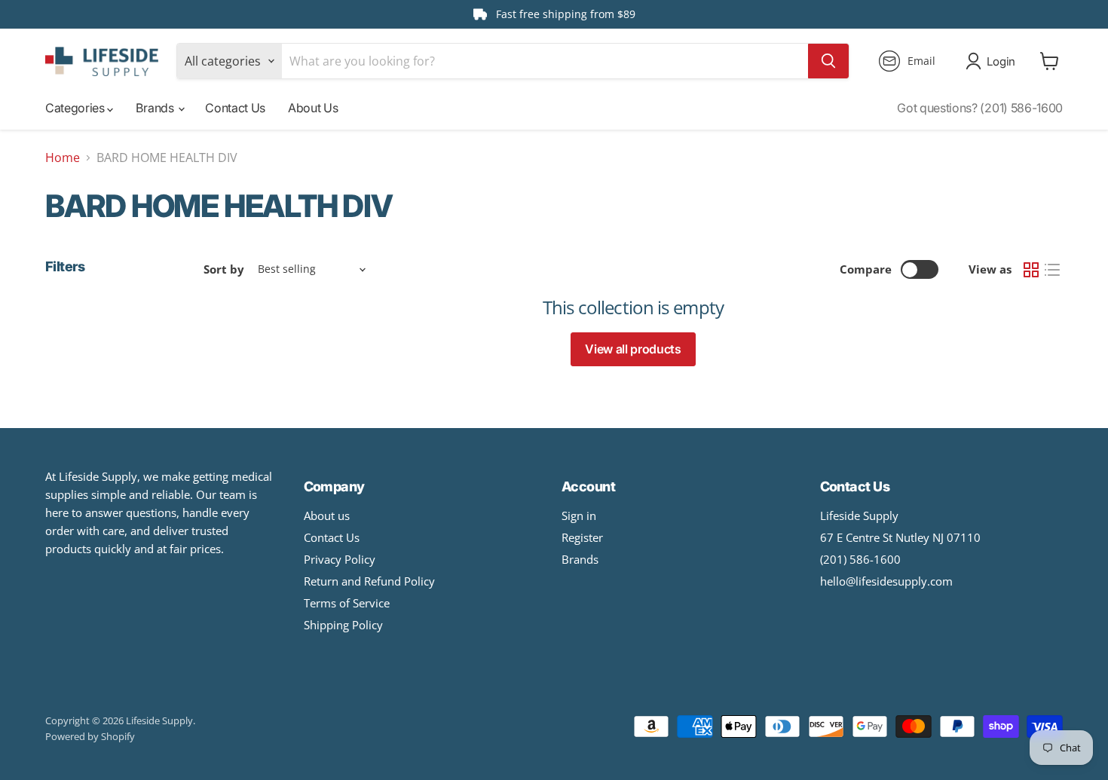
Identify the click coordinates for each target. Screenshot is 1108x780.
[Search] (828, 61)
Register (582, 537)
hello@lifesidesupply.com (886, 581)
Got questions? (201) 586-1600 (980, 107)
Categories (76, 107)
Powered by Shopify (90, 736)
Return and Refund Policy (369, 581)
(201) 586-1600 (860, 559)
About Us (313, 107)
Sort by (224, 269)
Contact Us (235, 107)
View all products (633, 348)
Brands (156, 107)
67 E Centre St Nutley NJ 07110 (900, 537)
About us (327, 515)
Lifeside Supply (859, 515)
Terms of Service (347, 602)
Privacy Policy (339, 559)
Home (62, 157)
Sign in (579, 515)
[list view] (1052, 269)
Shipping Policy (343, 624)
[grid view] (1031, 269)
